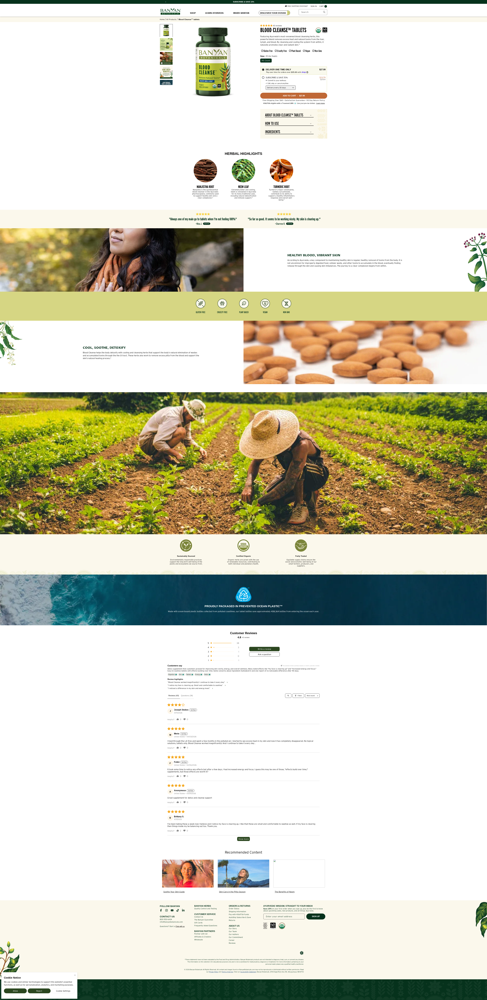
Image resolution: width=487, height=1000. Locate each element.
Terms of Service (227, 972)
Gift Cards (198, 923)
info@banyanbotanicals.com (171, 922)
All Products (171, 19)
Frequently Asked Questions (205, 926)
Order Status (234, 909)
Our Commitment (236, 937)
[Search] (324, 12)
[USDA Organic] (282, 926)
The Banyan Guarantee (203, 920)
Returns (232, 920)
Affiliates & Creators (202, 937)
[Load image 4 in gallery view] (166, 72)
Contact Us (198, 917)
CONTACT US (167, 916)
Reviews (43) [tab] (173, 696)
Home (162, 19)
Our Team (233, 931)
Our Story (233, 928)
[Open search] (288, 696)
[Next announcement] (321, 2)
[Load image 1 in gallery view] (166, 30)
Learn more (320, 103)
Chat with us (180, 926)
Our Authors (234, 934)
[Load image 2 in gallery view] (166, 44)
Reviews (232, 943)
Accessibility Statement (248, 972)
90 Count (266, 60)
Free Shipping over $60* (297, 6)
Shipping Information (237, 911)
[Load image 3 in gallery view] (166, 58)
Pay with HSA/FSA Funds (239, 914)
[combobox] (313, 12)
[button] (323, 6)
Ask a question (264, 654)
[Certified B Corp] (265, 926)
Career (231, 940)
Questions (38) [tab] (187, 696)
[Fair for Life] (273, 926)
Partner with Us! (201, 934)
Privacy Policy (214, 972)
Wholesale (198, 940)
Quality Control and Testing (205, 909)
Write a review (264, 649)
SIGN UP (316, 916)
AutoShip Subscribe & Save (240, 917)
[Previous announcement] (166, 2)
